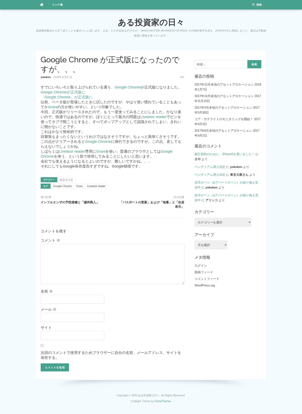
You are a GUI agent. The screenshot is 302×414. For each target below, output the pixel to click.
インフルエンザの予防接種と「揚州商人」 (70, 202)
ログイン (201, 265)
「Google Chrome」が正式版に (67, 97)
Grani (52, 107)
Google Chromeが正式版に (63, 92)
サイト (46, 328)
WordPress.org (205, 285)
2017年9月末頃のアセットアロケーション (223, 107)
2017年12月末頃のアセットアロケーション (224, 84)
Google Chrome (128, 87)
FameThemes (163, 401)
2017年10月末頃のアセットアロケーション (224, 96)
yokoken (46, 77)
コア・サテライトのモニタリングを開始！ (224, 119)
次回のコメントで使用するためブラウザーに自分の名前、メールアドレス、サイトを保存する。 (111, 355)
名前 (47, 291)
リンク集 (57, 4)
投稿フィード (204, 272)
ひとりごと (66, 179)
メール (48, 309)
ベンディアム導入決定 (210, 167)
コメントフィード (207, 278)
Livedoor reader (153, 117)
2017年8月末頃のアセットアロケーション (223, 130)
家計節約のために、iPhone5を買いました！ (225, 154)
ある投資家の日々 (151, 22)
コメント (50, 240)
